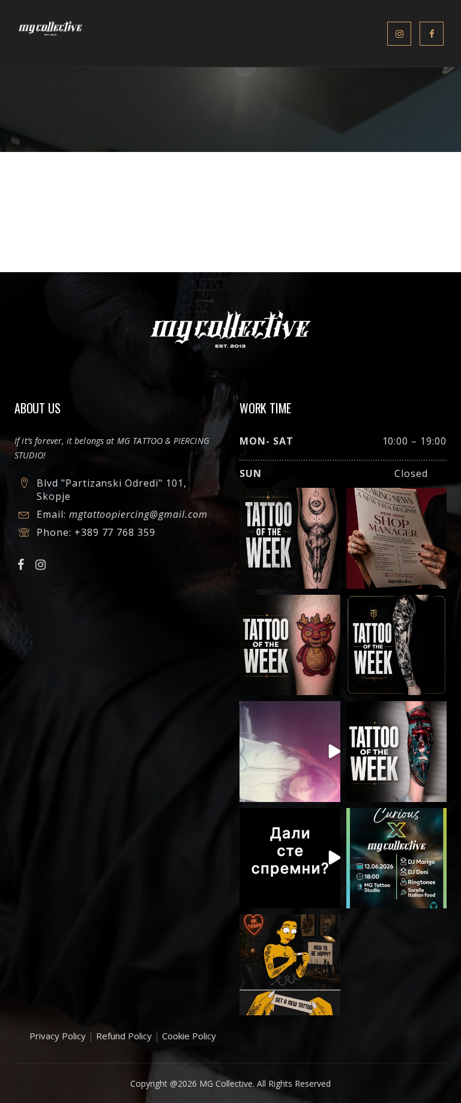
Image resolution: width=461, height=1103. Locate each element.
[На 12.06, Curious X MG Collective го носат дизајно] (396, 858)
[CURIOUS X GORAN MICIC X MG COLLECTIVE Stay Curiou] (290, 751)
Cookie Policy (189, 1036)
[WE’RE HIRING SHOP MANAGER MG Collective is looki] (396, 538)
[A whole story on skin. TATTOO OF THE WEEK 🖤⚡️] (396, 751)
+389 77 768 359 (114, 532)
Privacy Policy (57, 1036)
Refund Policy (124, 1036)
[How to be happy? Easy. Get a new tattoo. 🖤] (290, 964)
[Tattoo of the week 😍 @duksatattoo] (290, 538)
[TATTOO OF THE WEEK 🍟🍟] (290, 645)
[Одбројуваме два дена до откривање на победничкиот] (290, 858)
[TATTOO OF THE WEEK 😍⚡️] (396, 645)
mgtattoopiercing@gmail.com (138, 514)
